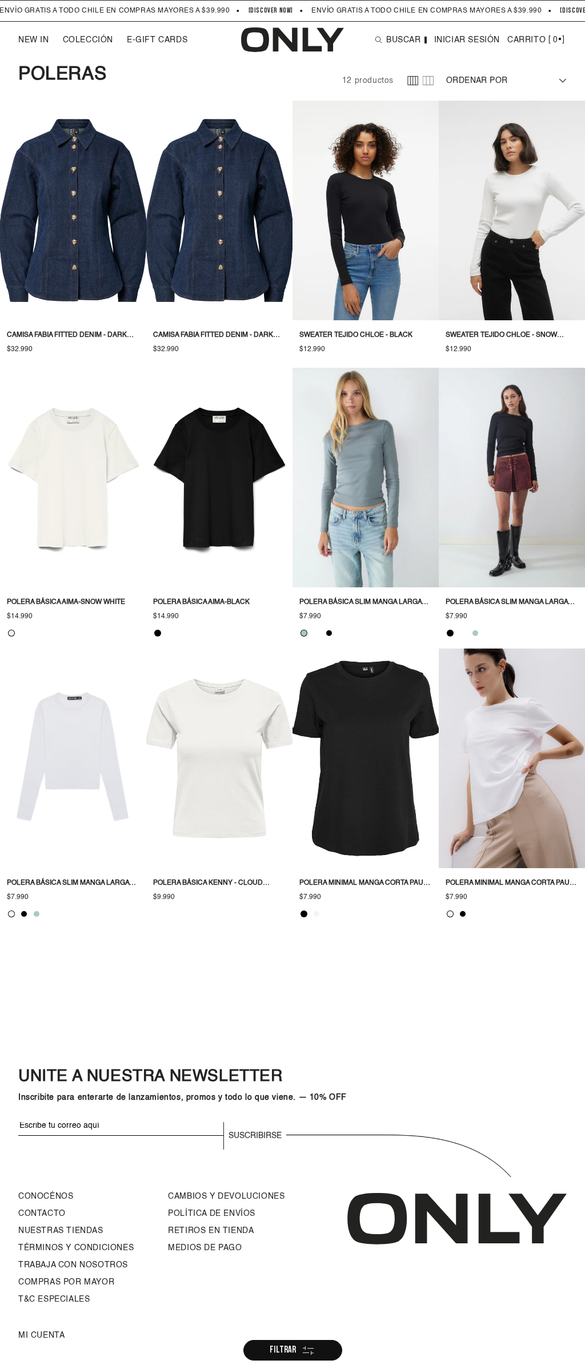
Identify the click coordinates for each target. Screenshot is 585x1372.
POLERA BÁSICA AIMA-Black (201, 602)
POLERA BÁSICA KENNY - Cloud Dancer (208, 884)
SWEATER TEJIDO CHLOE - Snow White (501, 336)
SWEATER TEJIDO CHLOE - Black (355, 335)
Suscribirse (255, 1136)
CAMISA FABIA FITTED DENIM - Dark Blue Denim (67, 336)
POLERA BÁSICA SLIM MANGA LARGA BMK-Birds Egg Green (360, 603)
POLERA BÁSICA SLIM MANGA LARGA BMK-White (68, 884)
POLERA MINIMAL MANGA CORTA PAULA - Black (365, 884)
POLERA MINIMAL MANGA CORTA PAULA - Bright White (512, 884)
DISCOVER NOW (270, 10)
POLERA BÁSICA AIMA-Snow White (66, 602)
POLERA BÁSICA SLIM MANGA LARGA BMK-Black (507, 603)
